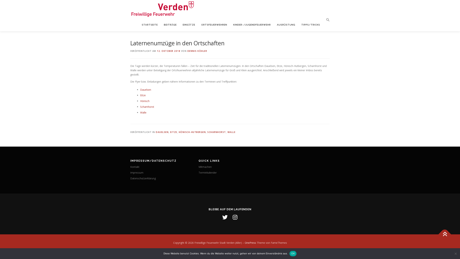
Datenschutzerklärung (143, 178)
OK (293, 253)
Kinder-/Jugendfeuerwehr (252, 24)
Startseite (150, 24)
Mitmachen (205, 167)
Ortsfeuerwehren (214, 24)
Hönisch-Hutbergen (192, 132)
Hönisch (145, 101)
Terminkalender (208, 172)
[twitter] (225, 217)
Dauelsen (145, 89)
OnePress (250, 242)
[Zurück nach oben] (444, 234)
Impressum (136, 172)
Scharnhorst (147, 106)
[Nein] (455, 253)
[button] (326, 20)
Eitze (143, 95)
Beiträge (170, 24)
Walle (143, 112)
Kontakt (134, 167)
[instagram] (235, 217)
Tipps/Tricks (310, 24)
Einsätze (189, 24)
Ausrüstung (286, 24)
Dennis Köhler (197, 51)
